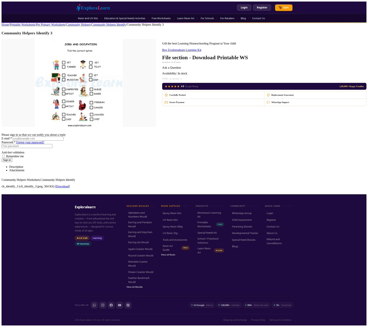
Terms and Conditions (280, 319)
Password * (9, 142)
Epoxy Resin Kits (172, 213)
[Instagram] (102, 305)
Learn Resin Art (185, 18)
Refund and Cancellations (274, 241)
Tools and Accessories (175, 239)
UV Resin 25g (170, 233)
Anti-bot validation (13, 152)
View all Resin (168, 254)
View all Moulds (135, 286)
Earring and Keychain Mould (140, 234)
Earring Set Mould (138, 242)
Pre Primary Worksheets (50, 24)
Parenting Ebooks (242, 226)
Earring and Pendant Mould (140, 224)
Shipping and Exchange (235, 319)
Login (244, 7)
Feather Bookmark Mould (139, 280)
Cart (286, 7)
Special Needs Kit (207, 232)
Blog (243, 18)
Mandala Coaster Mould (138, 263)
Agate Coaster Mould (140, 249)
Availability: (169, 73)
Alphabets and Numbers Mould (137, 214)
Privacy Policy (258, 319)
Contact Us (258, 18)
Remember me (15, 156)
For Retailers (227, 18)
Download (62, 186)
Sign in (7, 160)
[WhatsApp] (94, 305)
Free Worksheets (161, 18)
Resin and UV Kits (88, 18)
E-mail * (7, 138)
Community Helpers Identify (108, 24)
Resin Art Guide (175, 248)
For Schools (207, 18)
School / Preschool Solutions (208, 240)
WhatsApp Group (242, 213)
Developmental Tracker (245, 233)
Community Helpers (78, 24)
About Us (272, 233)
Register (262, 7)
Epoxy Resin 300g (173, 226)
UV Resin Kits (170, 220)
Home (5, 24)
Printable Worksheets (22, 24)
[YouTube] (119, 305)
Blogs (235, 246)
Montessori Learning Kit (209, 214)
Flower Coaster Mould (140, 272)
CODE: (165, 78)
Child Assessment (242, 220)
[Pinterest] (128, 305)
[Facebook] (111, 305)
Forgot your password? (30, 142)
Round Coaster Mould (140, 255)
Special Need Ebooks (243, 239)
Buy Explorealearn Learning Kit (181, 50)
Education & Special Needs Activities (124, 18)
